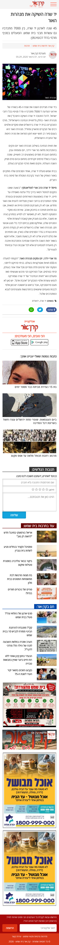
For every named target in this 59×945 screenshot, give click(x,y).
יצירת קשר (16, 936)
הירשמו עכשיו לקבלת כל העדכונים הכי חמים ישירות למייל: (31, 917)
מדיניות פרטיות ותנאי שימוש (35, 936)
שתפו (50, 309)
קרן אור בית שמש (23, 941)
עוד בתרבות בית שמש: (38, 525)
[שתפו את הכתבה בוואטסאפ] (31, 309)
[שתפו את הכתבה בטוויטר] (40, 309)
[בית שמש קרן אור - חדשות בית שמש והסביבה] (24, 4)
